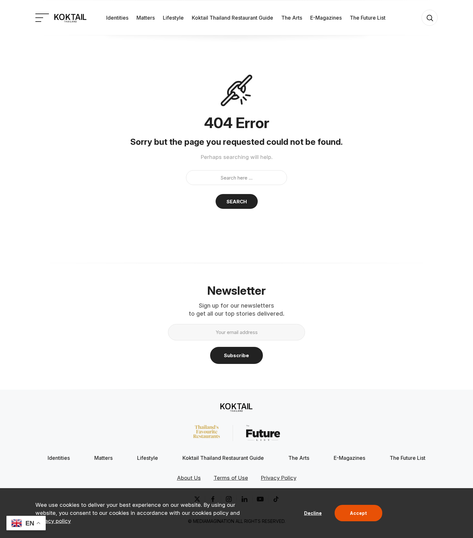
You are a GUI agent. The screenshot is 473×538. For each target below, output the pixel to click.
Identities (117, 17)
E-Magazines (326, 17)
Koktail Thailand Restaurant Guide (232, 17)
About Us (189, 478)
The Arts (291, 17)
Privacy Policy (278, 478)
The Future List (367, 17)
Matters (145, 17)
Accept (358, 513)
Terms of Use (231, 478)
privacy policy (53, 521)
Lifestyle (173, 17)
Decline (313, 513)
